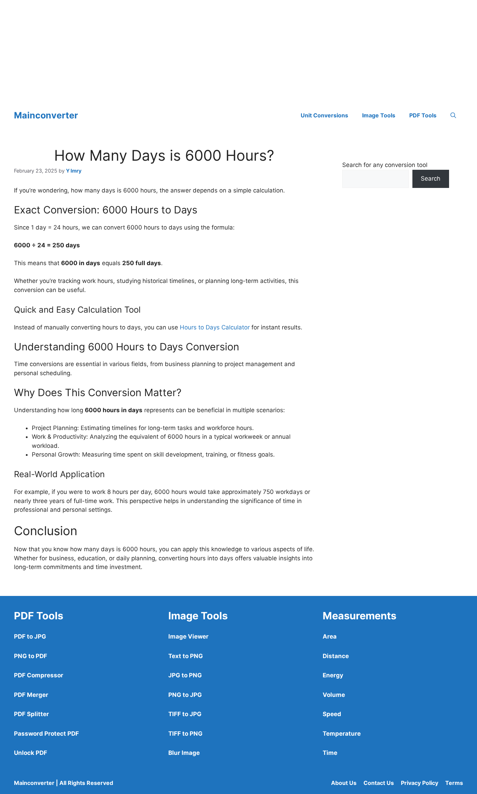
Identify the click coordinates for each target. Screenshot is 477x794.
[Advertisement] (209, 49)
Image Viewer (188, 636)
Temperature (342, 733)
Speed (332, 714)
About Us (344, 782)
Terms (454, 782)
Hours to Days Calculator (215, 327)
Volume (334, 694)
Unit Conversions (324, 115)
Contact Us (379, 782)
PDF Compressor (38, 675)
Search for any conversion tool (384, 164)
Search (430, 178)
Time (330, 752)
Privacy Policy (419, 782)
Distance (336, 656)
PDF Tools (422, 115)
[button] (453, 115)
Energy (333, 675)
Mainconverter (46, 115)
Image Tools (378, 115)
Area (330, 636)
